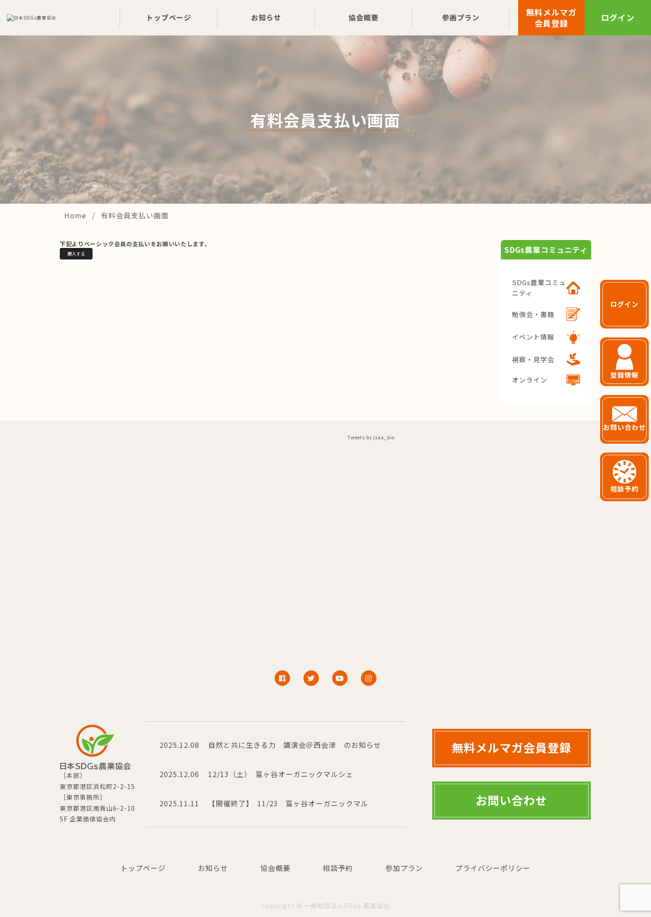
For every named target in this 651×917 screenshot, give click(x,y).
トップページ (168, 17)
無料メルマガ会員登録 (551, 17)
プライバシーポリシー (493, 868)
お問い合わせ (511, 800)
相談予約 (338, 868)
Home (76, 215)
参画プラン (461, 17)
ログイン (618, 17)
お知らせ (266, 17)
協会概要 (364, 17)
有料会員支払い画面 (135, 215)
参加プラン (404, 868)
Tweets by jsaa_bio (371, 437)
